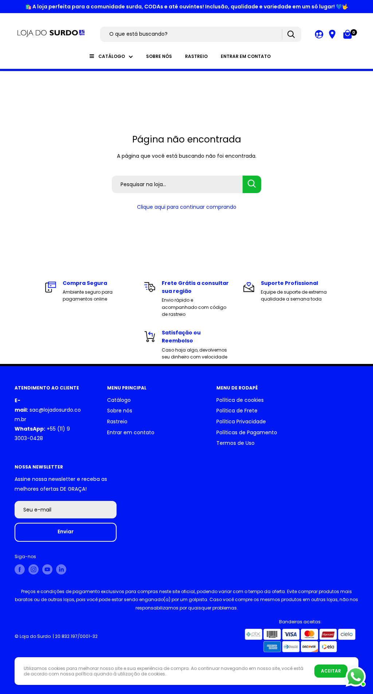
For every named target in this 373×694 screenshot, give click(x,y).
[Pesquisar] (291, 34)
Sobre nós (159, 56)
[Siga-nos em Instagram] (33, 569)
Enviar (66, 531)
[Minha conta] (319, 34)
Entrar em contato (246, 56)
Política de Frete (237, 410)
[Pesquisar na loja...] (252, 184)
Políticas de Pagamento (246, 432)
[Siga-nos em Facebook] (20, 569)
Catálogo (111, 56)
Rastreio (196, 56)
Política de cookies (240, 400)
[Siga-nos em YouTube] (47, 569)
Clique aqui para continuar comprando (186, 207)
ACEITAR (331, 671)
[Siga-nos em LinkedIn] (61, 569)
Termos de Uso (235, 443)
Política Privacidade (241, 421)
